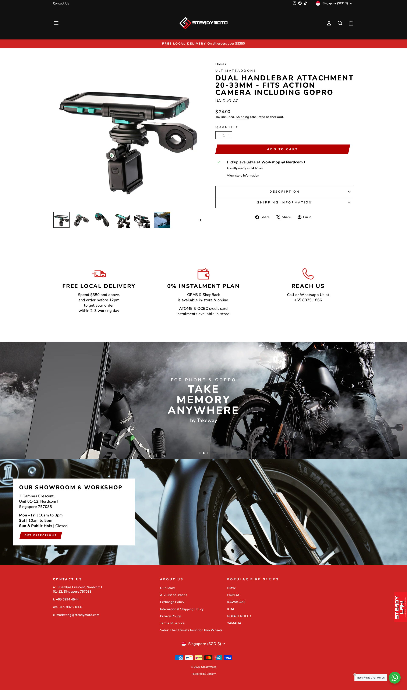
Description (284, 191)
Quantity (227, 127)
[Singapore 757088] (203, 512)
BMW (231, 588)
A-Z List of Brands (173, 595)
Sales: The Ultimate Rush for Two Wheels (191, 630)
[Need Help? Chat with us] (395, 678)
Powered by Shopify (203, 674)
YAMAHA (234, 623)
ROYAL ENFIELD (239, 616)
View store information (243, 175)
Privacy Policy (170, 616)
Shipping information (284, 202)
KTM (230, 609)
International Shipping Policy (182, 609)
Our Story (167, 588)
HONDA (233, 595)
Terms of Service (172, 623)
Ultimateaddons (235, 71)
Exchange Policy (172, 602)
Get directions (41, 535)
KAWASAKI (236, 602)
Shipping (242, 117)
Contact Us (61, 3)
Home (219, 64)
